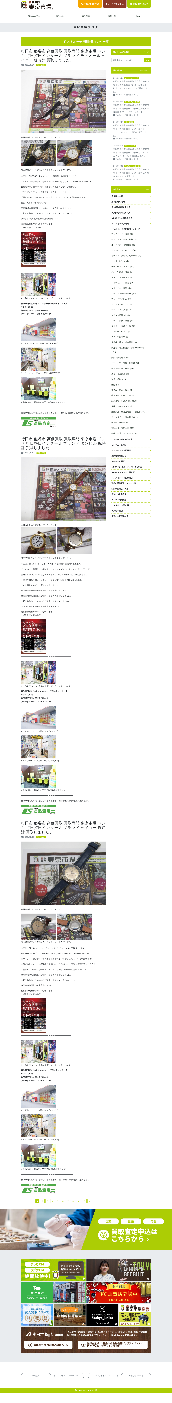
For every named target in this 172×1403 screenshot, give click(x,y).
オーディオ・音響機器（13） (124, 245)
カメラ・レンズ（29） (121, 261)
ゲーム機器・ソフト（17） (123, 266)
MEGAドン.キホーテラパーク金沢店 (127, 467)
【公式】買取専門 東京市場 (37, 5)
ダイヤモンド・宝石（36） (123, 282)
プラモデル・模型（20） (122, 288)
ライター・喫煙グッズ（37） (124, 326)
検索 (147, 60)
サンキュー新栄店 (119, 445)
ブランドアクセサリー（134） (125, 293)
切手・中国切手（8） (120, 337)
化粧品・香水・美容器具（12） (125, 342)
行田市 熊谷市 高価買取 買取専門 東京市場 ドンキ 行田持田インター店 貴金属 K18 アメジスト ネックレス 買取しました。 (131, 86)
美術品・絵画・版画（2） (122, 390)
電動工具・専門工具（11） (123, 428)
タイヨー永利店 (118, 461)
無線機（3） (117, 384)
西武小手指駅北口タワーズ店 (124, 483)
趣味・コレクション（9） (122, 406)
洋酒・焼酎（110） (119, 379)
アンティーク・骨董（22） (123, 234)
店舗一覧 (112, 16)
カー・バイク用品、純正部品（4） (126, 255)
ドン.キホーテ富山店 (120, 505)
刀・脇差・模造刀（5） (121, 331)
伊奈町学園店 (117, 511)
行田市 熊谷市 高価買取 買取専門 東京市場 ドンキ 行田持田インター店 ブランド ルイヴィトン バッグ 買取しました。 (131, 152)
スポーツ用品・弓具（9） (122, 272)
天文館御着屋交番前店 (121, 207)
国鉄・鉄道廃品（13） (121, 357)
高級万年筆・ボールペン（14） (125, 433)
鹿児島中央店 (117, 196)
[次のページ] (89, 1201)
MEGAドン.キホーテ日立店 (123, 472)
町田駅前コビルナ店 (120, 489)
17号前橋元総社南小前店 (122, 439)
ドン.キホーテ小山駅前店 (122, 478)
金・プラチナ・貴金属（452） (125, 417)
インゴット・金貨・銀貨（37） (125, 239)
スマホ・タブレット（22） (123, 277)
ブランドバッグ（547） (122, 310)
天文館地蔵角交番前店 (121, 212)
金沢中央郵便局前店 (120, 516)
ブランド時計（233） (121, 315)
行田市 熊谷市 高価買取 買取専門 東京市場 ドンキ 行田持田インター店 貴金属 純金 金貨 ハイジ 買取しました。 (131, 172)
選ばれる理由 (34, 16)
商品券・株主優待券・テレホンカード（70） (128, 349)
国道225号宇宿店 (119, 494)
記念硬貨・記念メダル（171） (124, 401)
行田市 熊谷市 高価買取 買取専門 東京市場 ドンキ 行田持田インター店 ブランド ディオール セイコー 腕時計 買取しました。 (131, 130)
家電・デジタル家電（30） (123, 368)
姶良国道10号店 (118, 201)
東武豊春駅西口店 (119, 456)
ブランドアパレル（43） (122, 299)
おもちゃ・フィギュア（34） (124, 250)
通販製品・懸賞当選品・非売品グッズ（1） (130, 412)
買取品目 (86, 16)
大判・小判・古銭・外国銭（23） (126, 363)
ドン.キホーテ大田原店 (121, 450)
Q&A (138, 16)
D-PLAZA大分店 (119, 500)
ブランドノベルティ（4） (122, 304)
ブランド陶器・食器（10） (123, 320)
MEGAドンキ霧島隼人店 (122, 218)
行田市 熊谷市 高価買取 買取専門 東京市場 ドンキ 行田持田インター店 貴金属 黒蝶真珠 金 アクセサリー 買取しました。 (131, 108)
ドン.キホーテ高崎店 (120, 223)
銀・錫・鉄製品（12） (121, 422)
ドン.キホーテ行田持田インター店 (126, 229)
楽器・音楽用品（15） (121, 374)
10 (84, 1201)
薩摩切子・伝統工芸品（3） (123, 395)
